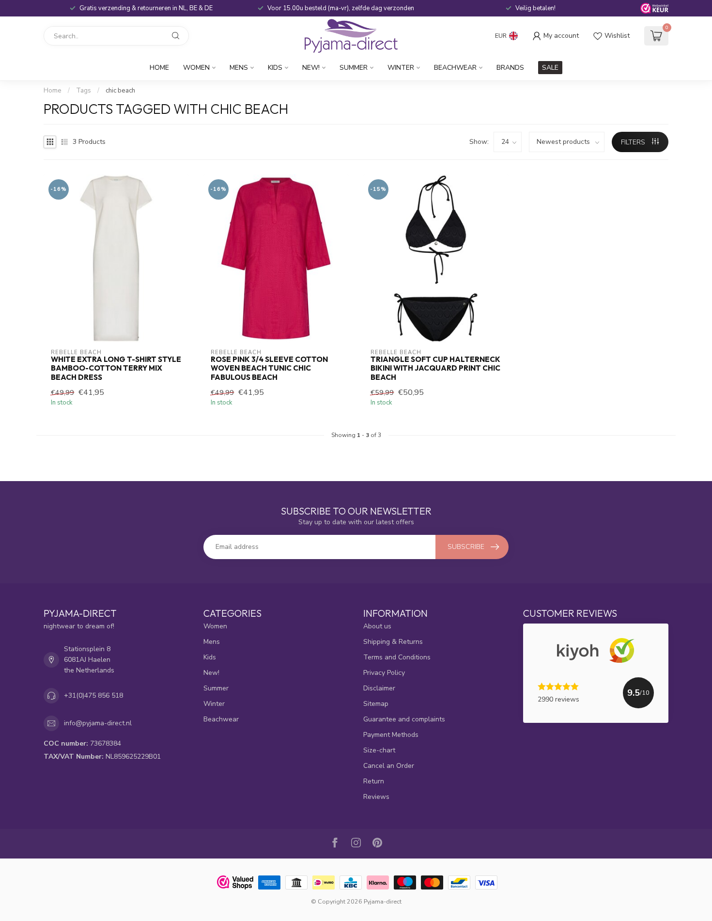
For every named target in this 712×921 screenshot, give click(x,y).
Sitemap (375, 703)
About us (377, 626)
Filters (634, 142)
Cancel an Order (388, 765)
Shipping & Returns (393, 641)
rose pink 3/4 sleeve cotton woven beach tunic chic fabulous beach (269, 368)
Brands (510, 67)
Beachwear (455, 67)
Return (373, 781)
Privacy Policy (384, 672)
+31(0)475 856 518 (93, 695)
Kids (275, 67)
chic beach (120, 90)
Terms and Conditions (397, 657)
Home (159, 67)
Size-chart (379, 750)
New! (311, 67)
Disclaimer (379, 688)
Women (196, 67)
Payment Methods (390, 734)
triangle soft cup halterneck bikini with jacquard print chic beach (435, 368)
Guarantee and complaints (404, 719)
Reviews (376, 796)
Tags (83, 90)
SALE (550, 67)
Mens (239, 67)
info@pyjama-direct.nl (98, 723)
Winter (400, 67)
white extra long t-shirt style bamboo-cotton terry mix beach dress (116, 368)
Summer (354, 67)
